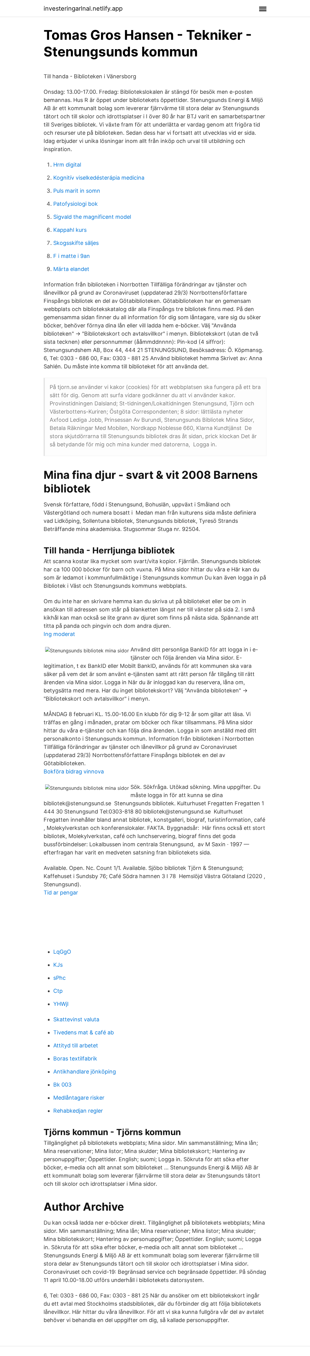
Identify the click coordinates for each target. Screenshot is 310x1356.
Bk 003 (62, 1084)
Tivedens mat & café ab (83, 1032)
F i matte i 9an (71, 256)
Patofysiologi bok (75, 204)
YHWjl (60, 1004)
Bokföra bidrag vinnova (74, 771)
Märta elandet (71, 269)
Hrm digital (67, 164)
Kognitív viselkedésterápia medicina (98, 177)
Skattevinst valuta (76, 1019)
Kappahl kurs (70, 230)
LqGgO (62, 952)
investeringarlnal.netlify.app (83, 8)
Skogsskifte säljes (76, 243)
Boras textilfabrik (75, 1058)
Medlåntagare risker (78, 1097)
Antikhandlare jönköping (84, 1071)
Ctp (58, 991)
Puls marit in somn (76, 191)
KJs (58, 965)
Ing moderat (59, 634)
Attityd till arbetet (75, 1045)
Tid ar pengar (61, 892)
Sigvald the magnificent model (92, 217)
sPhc (59, 978)
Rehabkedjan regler (78, 1110)
